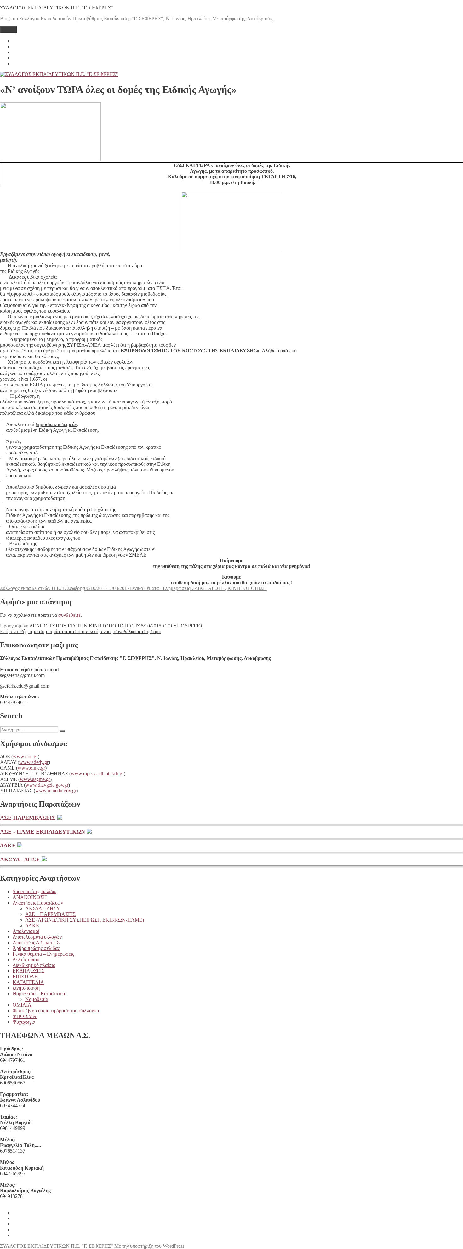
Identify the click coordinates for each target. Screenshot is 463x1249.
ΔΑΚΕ (8, 845)
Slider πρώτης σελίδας (35, 891)
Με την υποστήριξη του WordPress (149, 1246)
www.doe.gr (25, 756)
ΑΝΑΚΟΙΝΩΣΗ (30, 897)
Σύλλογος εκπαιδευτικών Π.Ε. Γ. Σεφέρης (42, 588)
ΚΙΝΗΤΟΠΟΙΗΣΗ (247, 588)
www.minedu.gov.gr (55, 790)
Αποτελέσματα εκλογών (37, 937)
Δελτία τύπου (26, 959)
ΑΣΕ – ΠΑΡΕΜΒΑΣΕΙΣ (50, 914)
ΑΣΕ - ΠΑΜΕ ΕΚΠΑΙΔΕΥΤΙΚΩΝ (43, 832)
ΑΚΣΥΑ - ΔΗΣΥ (21, 859)
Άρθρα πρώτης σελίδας (36, 948)
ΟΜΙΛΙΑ (22, 1005)
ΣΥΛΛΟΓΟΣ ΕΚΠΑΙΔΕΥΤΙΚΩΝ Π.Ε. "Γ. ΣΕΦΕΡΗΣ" (56, 7)
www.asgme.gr (35, 779)
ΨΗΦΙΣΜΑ (25, 1016)
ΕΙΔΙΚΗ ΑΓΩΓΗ (207, 588)
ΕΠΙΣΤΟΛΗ (25, 976)
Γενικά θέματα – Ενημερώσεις (43, 954)
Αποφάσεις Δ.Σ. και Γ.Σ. (37, 942)
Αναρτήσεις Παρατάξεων (38, 902)
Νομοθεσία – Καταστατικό (39, 993)
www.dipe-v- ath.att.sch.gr (97, 773)
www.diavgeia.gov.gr (47, 785)
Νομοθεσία (36, 999)
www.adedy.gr (34, 762)
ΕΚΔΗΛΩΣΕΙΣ (28, 971)
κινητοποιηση (26, 988)
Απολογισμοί (26, 931)
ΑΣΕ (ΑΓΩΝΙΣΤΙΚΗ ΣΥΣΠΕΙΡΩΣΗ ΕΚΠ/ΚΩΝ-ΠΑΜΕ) (84, 919)
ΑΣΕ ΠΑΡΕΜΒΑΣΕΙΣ (28, 818)
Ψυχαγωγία (24, 1022)
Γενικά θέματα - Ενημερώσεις (159, 588)
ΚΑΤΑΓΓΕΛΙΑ (28, 982)
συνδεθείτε (69, 615)
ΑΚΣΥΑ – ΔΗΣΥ (42, 908)
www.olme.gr (31, 768)
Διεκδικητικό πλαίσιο (34, 965)
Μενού (8, 29)
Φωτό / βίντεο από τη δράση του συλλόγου (56, 1010)
